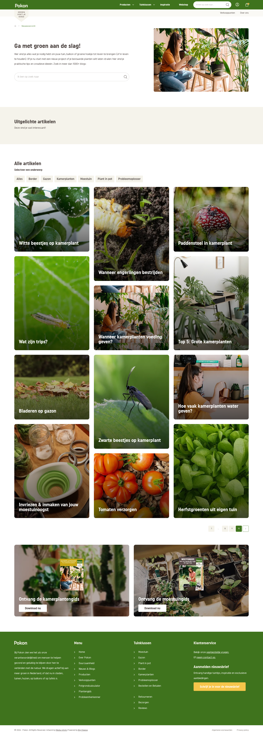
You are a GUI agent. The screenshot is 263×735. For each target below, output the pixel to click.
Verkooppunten (227, 13)
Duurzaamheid (86, 663)
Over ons (244, 13)
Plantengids (85, 691)
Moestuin (143, 652)
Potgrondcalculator (89, 686)
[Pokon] (21, 11)
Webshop (183, 4)
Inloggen (238, 4)
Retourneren (145, 697)
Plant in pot (144, 663)
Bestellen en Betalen (149, 686)
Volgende (246, 529)
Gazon (141, 657)
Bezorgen (143, 702)
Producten (125, 4)
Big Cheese (83, 730)
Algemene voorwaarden (222, 730)
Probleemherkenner (89, 697)
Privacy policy (243, 730)
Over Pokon (85, 657)
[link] (51, 219)
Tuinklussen (145, 4)
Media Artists (61, 730)
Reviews (142, 708)
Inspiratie (165, 4)
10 (239, 528)
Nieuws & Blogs (87, 669)
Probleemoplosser (148, 680)
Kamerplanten (146, 674)
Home (82, 652)
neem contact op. (206, 657)
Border (142, 669)
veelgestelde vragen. (217, 652)
